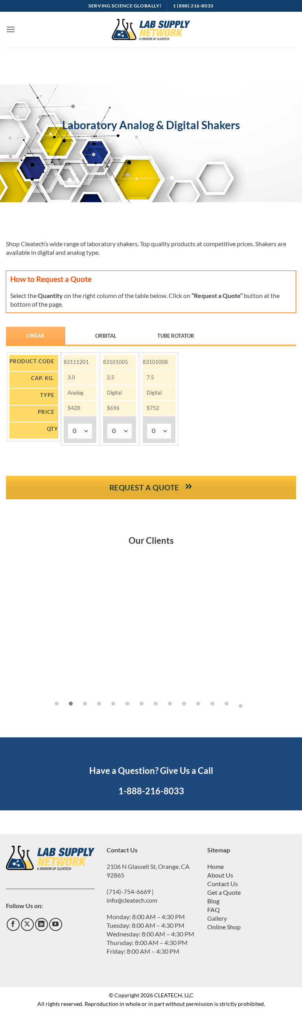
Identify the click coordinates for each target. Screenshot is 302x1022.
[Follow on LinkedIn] (41, 924)
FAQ (213, 909)
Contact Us (222, 883)
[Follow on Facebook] (13, 924)
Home (215, 866)
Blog (213, 901)
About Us (220, 875)
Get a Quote (224, 892)
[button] (10, 29)
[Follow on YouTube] (55, 924)
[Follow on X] (27, 924)
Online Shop (224, 927)
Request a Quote (145, 487)
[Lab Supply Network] (151, 29)
